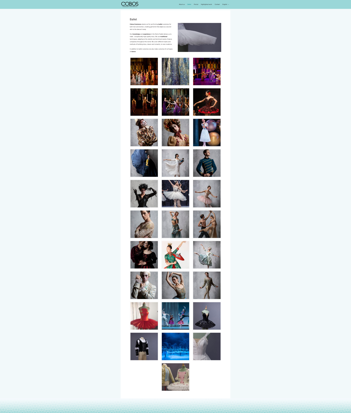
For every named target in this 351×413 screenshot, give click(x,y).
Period (196, 4)
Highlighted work (206, 4)
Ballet (189, 4)
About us (182, 4)
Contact (217, 4)
